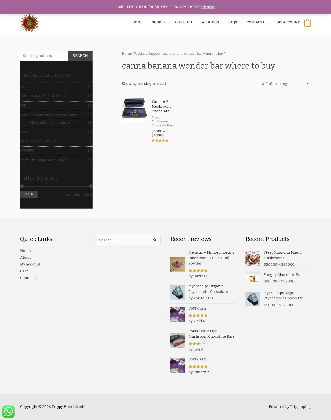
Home (127, 54)
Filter (28, 194)
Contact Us (29, 278)
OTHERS (27, 150)
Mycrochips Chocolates (50, 122)
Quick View (134, 142)
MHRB (25, 132)
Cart (24, 271)
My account (30, 264)
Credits (81, 406)
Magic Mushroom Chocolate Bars (49, 115)
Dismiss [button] (208, 7)
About (25, 257)
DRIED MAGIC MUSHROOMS (44, 96)
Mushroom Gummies (38, 141)
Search (80, 55)
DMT (24, 87)
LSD (23, 105)
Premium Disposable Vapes (44, 160)
